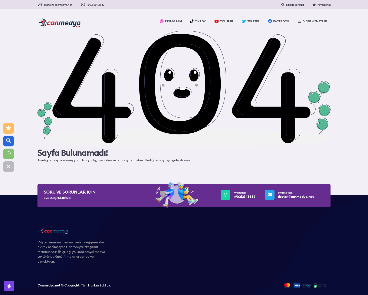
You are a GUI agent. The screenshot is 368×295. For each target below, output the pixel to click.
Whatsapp (244, 195)
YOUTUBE (227, 21)
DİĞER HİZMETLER (315, 21)
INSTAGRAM (173, 21)
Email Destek (296, 195)
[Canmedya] (59, 23)
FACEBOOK (281, 21)
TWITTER (253, 21)
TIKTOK (200, 21)
